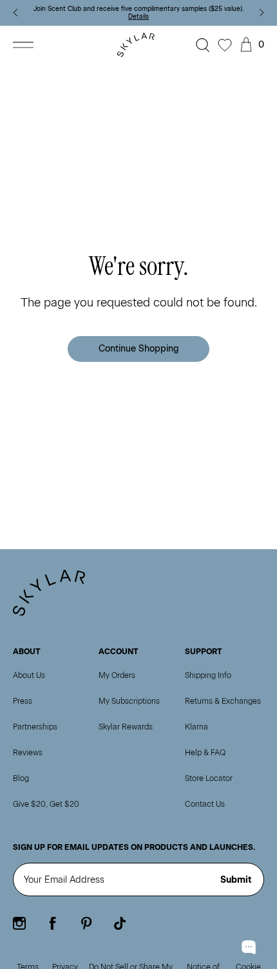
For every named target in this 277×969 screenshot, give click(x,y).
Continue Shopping (139, 348)
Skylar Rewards (126, 726)
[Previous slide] (15, 13)
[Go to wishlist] (225, 45)
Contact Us (205, 804)
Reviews (28, 752)
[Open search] (203, 45)
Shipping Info (208, 675)
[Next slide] (262, 13)
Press (22, 701)
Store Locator (209, 778)
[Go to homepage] (138, 45)
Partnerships (35, 726)
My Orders (117, 675)
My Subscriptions (129, 701)
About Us (29, 675)
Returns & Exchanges (223, 701)
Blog (21, 778)
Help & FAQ (205, 752)
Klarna (196, 726)
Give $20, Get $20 (46, 804)
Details (138, 16)
